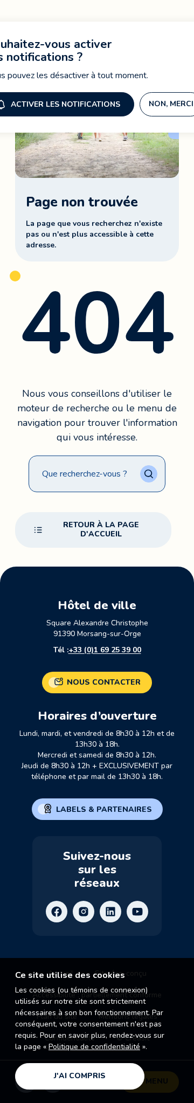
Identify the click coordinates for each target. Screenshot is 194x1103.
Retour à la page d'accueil (101, 529)
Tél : (97, 650)
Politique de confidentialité (94, 1047)
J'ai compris (80, 1076)
